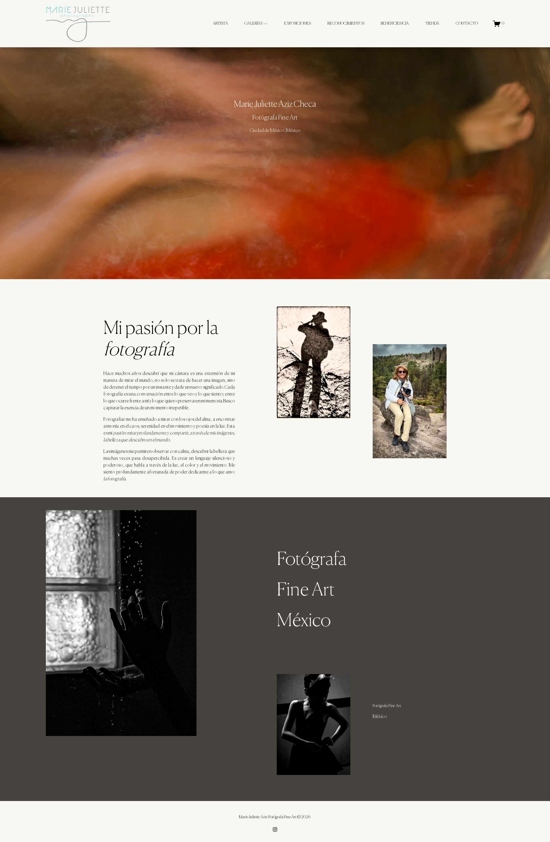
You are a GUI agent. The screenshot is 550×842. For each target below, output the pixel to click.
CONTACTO (467, 23)
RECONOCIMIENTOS (345, 23)
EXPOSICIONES (297, 23)
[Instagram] (275, 829)
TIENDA (432, 23)
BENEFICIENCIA (395, 23)
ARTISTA (220, 23)
